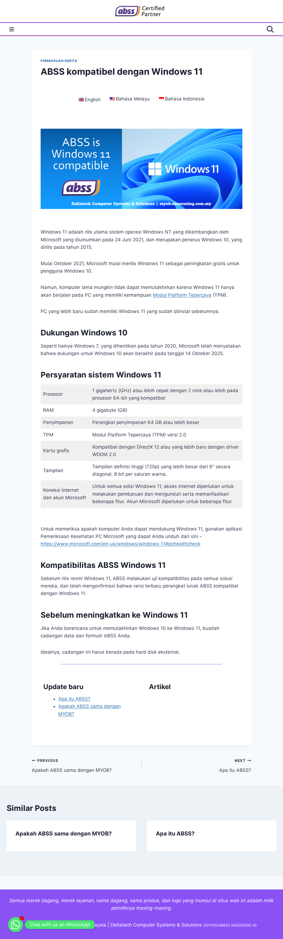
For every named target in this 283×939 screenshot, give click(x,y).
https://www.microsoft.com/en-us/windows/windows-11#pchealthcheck (120, 544)
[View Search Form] (270, 29)
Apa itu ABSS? (74, 699)
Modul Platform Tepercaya (182, 295)
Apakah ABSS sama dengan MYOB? (72, 765)
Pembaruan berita (59, 61)
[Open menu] (12, 29)
